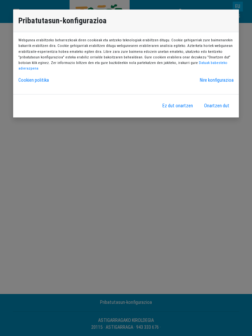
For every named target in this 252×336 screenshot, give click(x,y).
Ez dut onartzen (177, 106)
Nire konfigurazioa (217, 80)
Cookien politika (33, 80)
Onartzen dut (216, 106)
